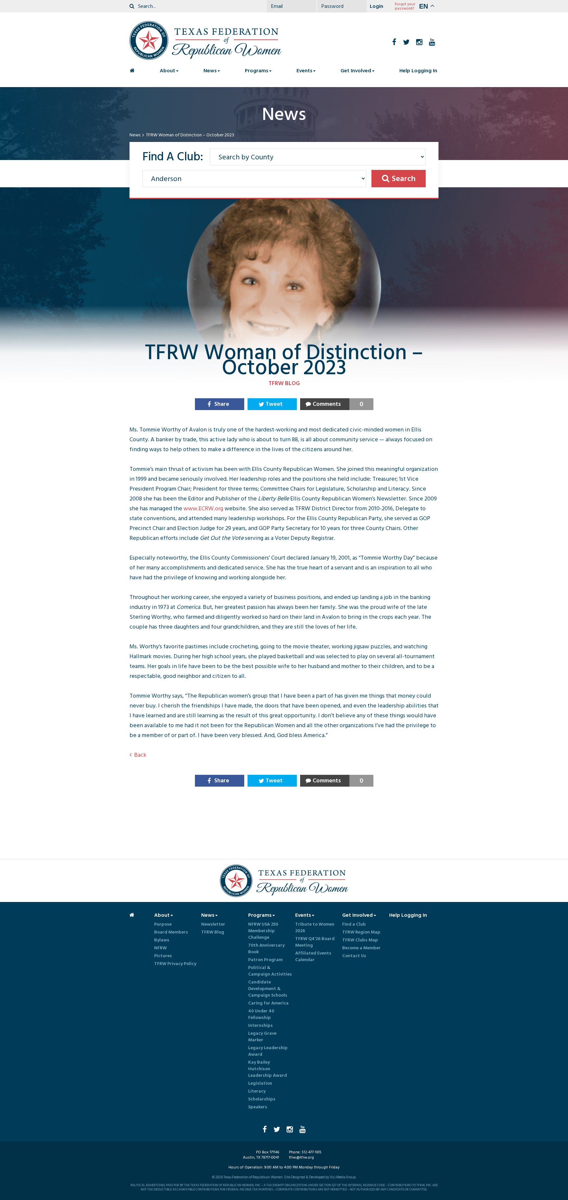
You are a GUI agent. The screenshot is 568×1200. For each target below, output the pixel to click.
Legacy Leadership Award (268, 1051)
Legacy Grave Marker (262, 1036)
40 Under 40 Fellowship (261, 1014)
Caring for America (268, 1003)
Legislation (260, 1083)
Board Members (171, 932)
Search (403, 178)
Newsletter (213, 924)
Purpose (163, 924)
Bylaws (161, 940)
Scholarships (261, 1099)
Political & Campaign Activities (270, 971)
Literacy (257, 1091)
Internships (260, 1025)
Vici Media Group (343, 1177)
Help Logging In (418, 70)
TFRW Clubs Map (360, 940)
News (135, 135)
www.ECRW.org (203, 508)
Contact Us (354, 956)
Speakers (257, 1107)
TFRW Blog (212, 932)
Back (140, 755)
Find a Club (354, 924)
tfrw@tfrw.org (301, 1157)
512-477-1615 (311, 1152)
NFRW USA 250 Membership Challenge (263, 931)
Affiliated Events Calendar (313, 956)
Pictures (163, 956)
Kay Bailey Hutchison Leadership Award (267, 1069)
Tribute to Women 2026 (314, 927)
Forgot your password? (405, 6)
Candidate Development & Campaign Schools (267, 989)
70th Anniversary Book (266, 948)
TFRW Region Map (361, 932)
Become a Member (361, 948)
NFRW (160, 948)
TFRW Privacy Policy (175, 963)
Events (304, 70)
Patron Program (265, 960)
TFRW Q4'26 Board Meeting (315, 942)
